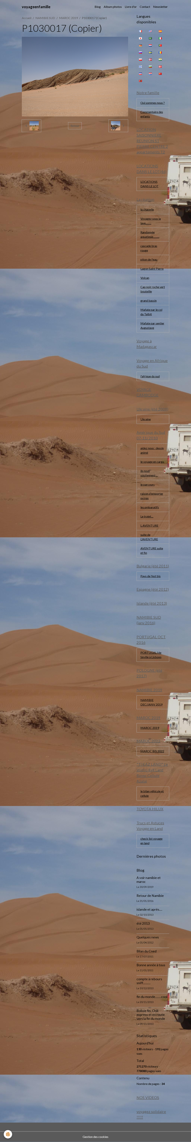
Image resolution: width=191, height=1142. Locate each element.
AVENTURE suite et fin (151, 550)
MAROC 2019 (68, 18)
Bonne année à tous (151, 965)
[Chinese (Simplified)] (160, 73)
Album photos (113, 6)
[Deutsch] (140, 45)
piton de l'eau (148, 259)
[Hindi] (160, 59)
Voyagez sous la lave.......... (150, 221)
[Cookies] (8, 1134)
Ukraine (145, 419)
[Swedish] (150, 52)
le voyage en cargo (152, 461)
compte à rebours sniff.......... (149, 981)
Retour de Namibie (150, 896)
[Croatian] (150, 73)
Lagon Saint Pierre (152, 268)
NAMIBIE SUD (45, 18)
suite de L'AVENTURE (149, 537)
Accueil (26, 18)
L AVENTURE (149, 525)
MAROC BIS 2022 (152, 751)
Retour (75, 125)
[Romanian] (160, 52)
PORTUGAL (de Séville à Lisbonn (150, 655)
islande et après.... (149, 909)
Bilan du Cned (146, 951)
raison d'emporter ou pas (151, 496)
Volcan (144, 277)
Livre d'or (131, 6)
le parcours (147, 484)
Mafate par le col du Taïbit (151, 312)
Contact (145, 6)
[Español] (160, 31)
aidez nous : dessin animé (152, 450)
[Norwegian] (150, 59)
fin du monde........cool (152, 997)
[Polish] (140, 59)
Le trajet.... (146, 516)
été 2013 (143, 923)
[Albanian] (140, 80)
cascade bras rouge (148, 248)
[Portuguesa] (160, 45)
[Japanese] (140, 38)
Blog (98, 6)
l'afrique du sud (150, 376)
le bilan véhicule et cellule (152, 793)
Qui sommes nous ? (152, 102)
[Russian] (140, 52)
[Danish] (160, 66)
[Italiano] (160, 38)
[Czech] (140, 73)
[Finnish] (140, 66)
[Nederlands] (150, 45)
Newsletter (160, 6)
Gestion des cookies (95, 1136)
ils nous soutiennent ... (149, 473)
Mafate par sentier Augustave (152, 325)
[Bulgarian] (150, 66)
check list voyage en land (151, 841)
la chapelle (147, 209)
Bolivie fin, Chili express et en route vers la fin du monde (151, 1015)
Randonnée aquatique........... (149, 234)
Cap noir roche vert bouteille (152, 289)
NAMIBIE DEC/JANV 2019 (151, 702)
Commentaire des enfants (151, 114)
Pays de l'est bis (150, 576)
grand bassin (148, 300)
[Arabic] (150, 38)
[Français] (140, 31)
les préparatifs (149, 507)
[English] (150, 31)
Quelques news (148, 937)
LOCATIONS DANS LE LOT (149, 184)
